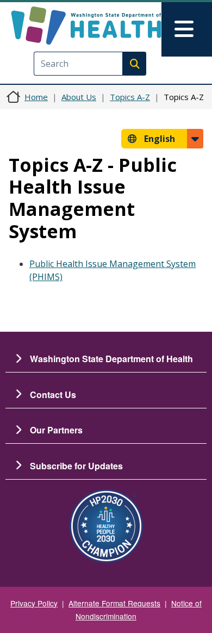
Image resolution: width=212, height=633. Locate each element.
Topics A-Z (130, 96)
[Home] (86, 25)
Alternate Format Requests (114, 603)
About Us (78, 96)
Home (36, 96)
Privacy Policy (34, 603)
